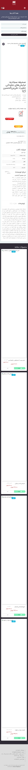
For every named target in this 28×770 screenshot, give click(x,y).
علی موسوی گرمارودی (17, 143)
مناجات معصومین (9, 143)
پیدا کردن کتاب (14, 34)
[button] (3, 44)
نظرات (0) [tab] (13, 203)
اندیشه (22, 17)
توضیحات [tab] (21, 203)
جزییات (19, 368)
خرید (7, 368)
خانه (26, 17)
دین (19, 17)
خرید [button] (7, 491)
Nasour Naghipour (17, 766)
